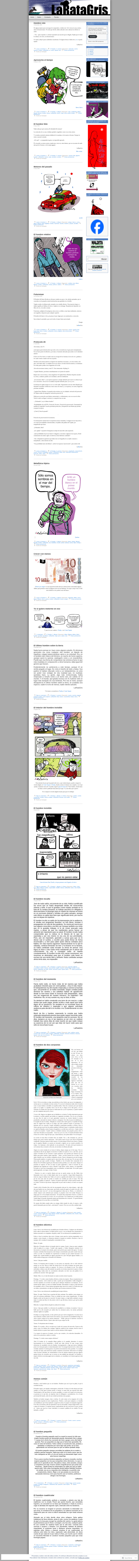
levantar (61, 797)
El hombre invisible (43, 808)
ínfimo (74, 886)
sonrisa (59, 157)
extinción (61, 1366)
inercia (35, 969)
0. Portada (52, 48)
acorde (81, 218)
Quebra (77, 537)
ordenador (68, 452)
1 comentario (39, 634)
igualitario (45, 635)
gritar (47, 1033)
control (79, 795)
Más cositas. (79, 151)
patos (59, 969)
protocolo (36, 453)
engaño (58, 968)
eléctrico (56, 1366)
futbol (77, 634)
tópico (75, 542)
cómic (78, 886)
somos (71, 542)
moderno (66, 223)
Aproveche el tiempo (43, 60)
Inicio (32, 17)
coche (78, 222)
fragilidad (47, 223)
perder (69, 113)
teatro (72, 887)
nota (39, 1035)
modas (50, 284)
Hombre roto (39, 23)
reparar (56, 50)
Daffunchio (45, 1213)
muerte (46, 157)
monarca (77, 1033)
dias (52, 1366)
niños (65, 113)
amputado (70, 597)
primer (62, 542)
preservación (75, 452)
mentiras (62, 1033)
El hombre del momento (45, 979)
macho (58, 113)
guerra (47, 599)
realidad (69, 1367)
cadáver (73, 1032)
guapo (78, 1483)
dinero (43, 599)
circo (35, 887)
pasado (71, 223)
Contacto (47, 17)
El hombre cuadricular (44, 1495)
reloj (64, 331)
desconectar (52, 968)
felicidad (70, 1366)
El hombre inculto (42, 899)
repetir (63, 969)
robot (76, 1367)
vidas (55, 1369)
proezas (75, 1546)
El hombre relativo (42, 234)
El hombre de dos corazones (47, 1045)
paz (42, 1035)
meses (57, 1367)
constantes (71, 1544)
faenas (39, 113)
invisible (50, 797)
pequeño (60, 1484)
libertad (48, 1367)
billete (75, 597)
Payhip (59, 630)
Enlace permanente (69, 50)
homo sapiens (46, 696)
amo (69, 1032)
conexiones (36, 968)
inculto (78, 968)
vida (52, 1369)
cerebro (75, 795)
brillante (75, 966)
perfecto (55, 284)
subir (64, 1484)
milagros (66, 1546)
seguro (51, 1421)
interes (48, 113)
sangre (66, 599)
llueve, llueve (79, 107)
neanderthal (67, 696)
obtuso (70, 1546)
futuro (41, 331)
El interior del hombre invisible (48, 708)
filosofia (35, 542)
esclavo (62, 968)
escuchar (43, 1033)
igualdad (40, 635)
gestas (50, 1546)
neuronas (55, 969)
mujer (62, 113)
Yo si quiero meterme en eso (47, 609)
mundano (54, 157)
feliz (74, 155)
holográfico (45, 452)
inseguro (40, 1421)
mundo (58, 542)
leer (45, 969)
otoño (52, 50)
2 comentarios (39, 1483)
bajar (71, 1483)
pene (59, 635)
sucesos (47, 1035)
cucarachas (36, 797)
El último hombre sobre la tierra (48, 645)
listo (56, 1484)
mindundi (67, 1033)
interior (46, 797)
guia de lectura (62, 786)
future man (36, 331)
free (78, 329)
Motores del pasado (43, 167)
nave (64, 452)
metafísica (53, 542)
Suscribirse (92, 36)
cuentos (36, 50)
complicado (74, 111)
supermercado (42, 1369)
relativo (81, 279)
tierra (76, 696)
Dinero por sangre (40, 586)
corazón (79, 1212)
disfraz (74, 634)
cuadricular (36, 1546)
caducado (71, 48)
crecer (78, 597)
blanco (74, 222)
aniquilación (71, 451)
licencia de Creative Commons (99, 270)
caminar (35, 1366)
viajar (44, 453)
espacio (79, 695)
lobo (73, 1213)
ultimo (40, 453)
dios (39, 1033)
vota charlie (67, 797)
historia (53, 1213)
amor (75, 1212)
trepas (67, 1484)
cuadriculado (77, 1544)
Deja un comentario (41, 695)
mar (50, 542)
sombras (67, 542)
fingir (50, 1213)
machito (62, 223)
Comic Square (68, 630)
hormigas (40, 1484)
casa (69, 111)
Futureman (39, 294)
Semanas (36, 1369)
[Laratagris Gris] (97, 233)
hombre (40, 50)
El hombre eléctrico (43, 1225)
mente (50, 969)
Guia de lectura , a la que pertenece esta (58, 882)
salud (66, 969)
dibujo (78, 111)
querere (39, 1215)
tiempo (73, 113)
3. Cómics (63, 795)
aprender (70, 966)
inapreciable (52, 887)
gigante (78, 155)
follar (43, 223)
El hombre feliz (41, 124)
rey (44, 1035)
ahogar (67, 1483)
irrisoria (62, 887)
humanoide (36, 1367)
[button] (94, 71)
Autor (39, 17)
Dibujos (35, 113)
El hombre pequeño (43, 1432)
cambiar (70, 283)
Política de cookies (83, 1558)
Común (70, 1420)
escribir (66, 968)
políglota (60, 331)
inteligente (46, 1484)
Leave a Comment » (41, 48)
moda (55, 331)
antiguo (70, 222)
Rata (79, 325)
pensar (64, 1367)
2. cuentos (58, 48)
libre (47, 969)
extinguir (36, 696)
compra (40, 1366)
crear (74, 283)
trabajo (48, 1369)
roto (60, 50)
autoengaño (77, 1365)
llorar (58, 696)
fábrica (65, 1366)
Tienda (56, 17)
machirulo (56, 223)
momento (72, 1033)
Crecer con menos (42, 554)
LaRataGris (45, 50)
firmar (70, 968)
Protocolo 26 (40, 342)
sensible (76, 223)
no (77, 39)
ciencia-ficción (78, 451)
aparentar (70, 1365)
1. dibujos (58, 111)
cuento (76, 48)
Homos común (40, 1379)
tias (66, 635)
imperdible (62, 1213)
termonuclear (68, 331)
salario (63, 635)
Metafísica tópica (41, 463)
